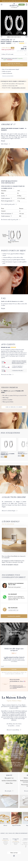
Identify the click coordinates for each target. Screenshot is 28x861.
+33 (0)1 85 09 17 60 (13, 610)
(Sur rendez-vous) (16, 841)
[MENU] (2, 4)
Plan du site (11, 833)
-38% (12, 48)
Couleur (3, 195)
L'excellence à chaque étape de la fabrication (13, 187)
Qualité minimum (5, 198)
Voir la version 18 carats (14, 407)
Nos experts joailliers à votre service (18, 87)
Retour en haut (14, 852)
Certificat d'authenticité (7, 73)
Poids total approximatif (7, 201)
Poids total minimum (7, 213)
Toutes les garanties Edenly (7, 76)
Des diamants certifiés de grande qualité (9, 220)
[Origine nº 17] (14, 22)
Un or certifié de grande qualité (8, 204)
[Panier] (26, 4)
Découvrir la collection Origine (8, 511)
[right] (24, 33)
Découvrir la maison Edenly (13, 730)
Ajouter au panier (15, 64)
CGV (7, 833)
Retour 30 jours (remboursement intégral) (10, 69)
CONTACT (2, 833)
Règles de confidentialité (21, 833)
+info (22, 673)
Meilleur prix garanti (6, 71)
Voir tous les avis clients (6, 374)
